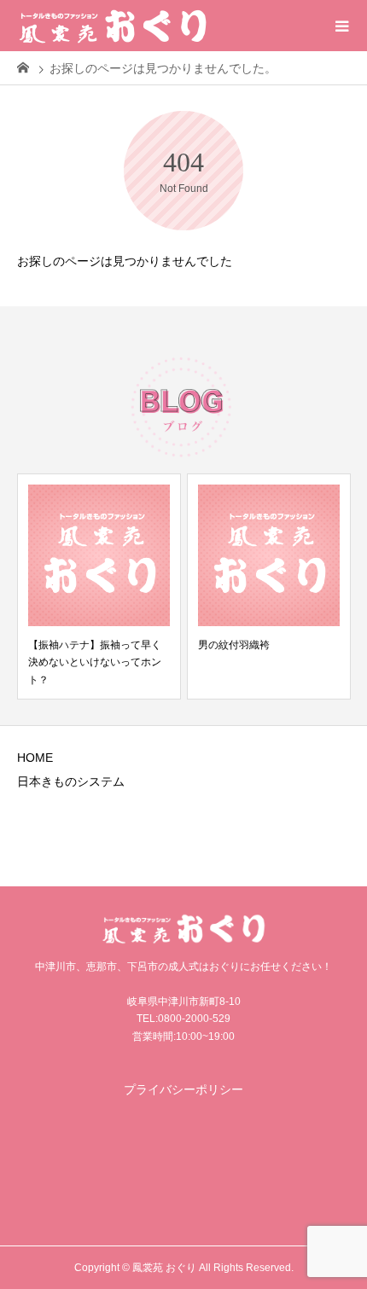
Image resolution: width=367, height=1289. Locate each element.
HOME (35, 757)
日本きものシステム (71, 781)
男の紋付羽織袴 (234, 645)
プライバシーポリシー (183, 1089)
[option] (99, 586)
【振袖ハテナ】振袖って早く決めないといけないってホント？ (94, 662)
